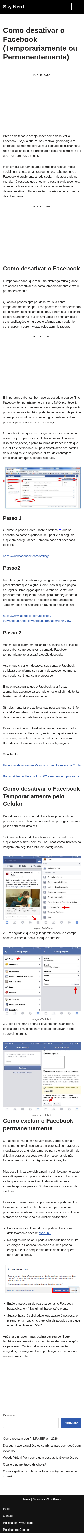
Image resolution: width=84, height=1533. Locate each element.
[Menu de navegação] (76, 6)
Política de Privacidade (18, 1522)
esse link (45, 1233)
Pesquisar (10, 1415)
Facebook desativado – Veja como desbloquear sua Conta (42, 765)
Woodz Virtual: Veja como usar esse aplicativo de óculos (40, 1457)
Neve (26, 1499)
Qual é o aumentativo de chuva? (24, 1464)
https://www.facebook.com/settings (26, 556)
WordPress (53, 1499)
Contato (8, 1515)
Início (6, 1508)
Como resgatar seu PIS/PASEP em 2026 (30, 1438)
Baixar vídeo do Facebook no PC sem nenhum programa (41, 776)
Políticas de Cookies (16, 1529)
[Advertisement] (42, 104)
